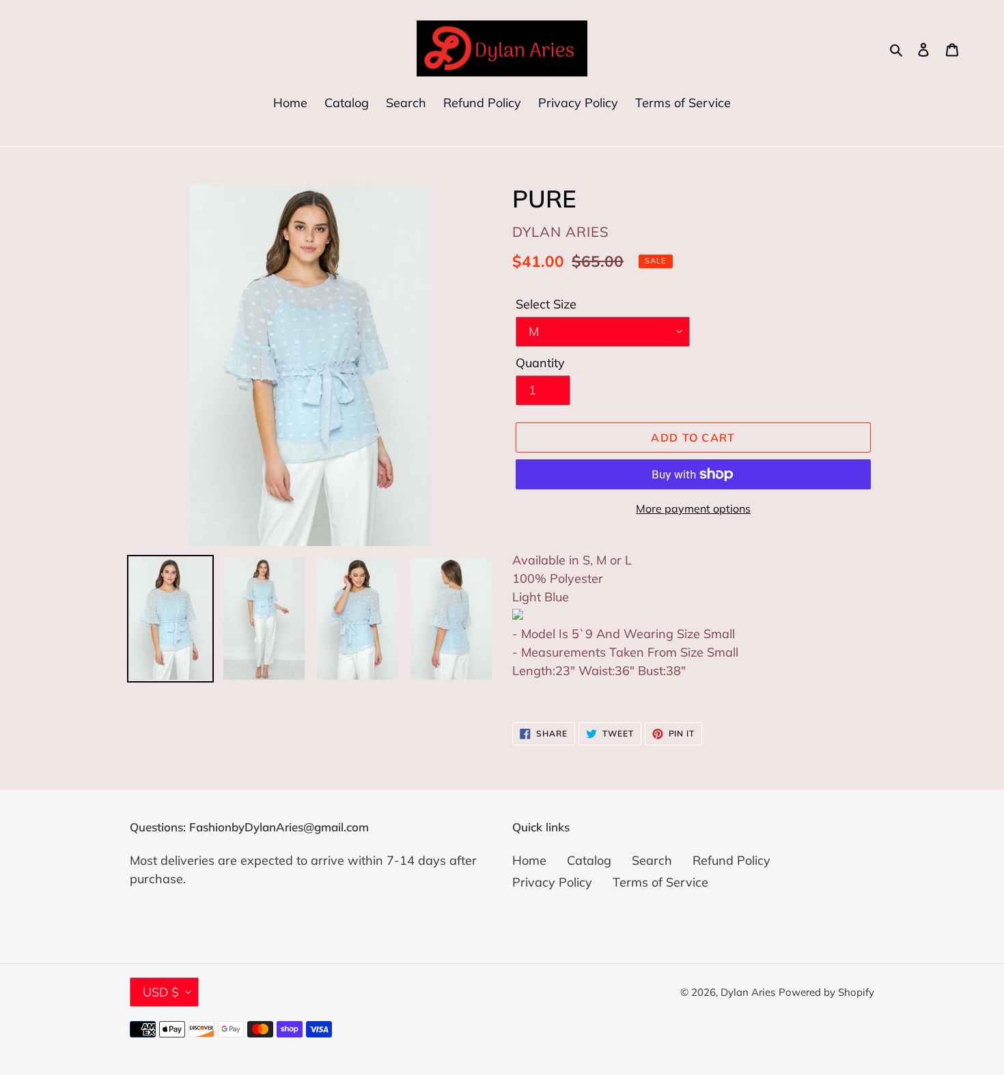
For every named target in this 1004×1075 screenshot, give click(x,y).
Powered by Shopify (826, 992)
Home (529, 860)
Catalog (589, 860)
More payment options (693, 508)
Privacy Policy (552, 882)
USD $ (161, 992)
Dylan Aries (748, 992)
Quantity (540, 363)
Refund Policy (731, 860)
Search (652, 860)
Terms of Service (660, 882)
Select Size (546, 304)
